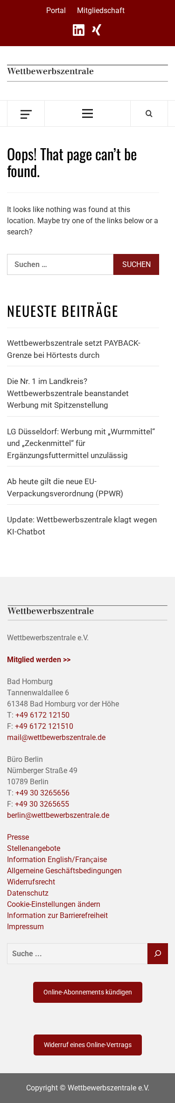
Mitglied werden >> (38, 659)
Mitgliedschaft (101, 10)
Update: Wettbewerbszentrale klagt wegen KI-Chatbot (82, 525)
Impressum (25, 926)
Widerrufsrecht (31, 881)
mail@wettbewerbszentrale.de (56, 737)
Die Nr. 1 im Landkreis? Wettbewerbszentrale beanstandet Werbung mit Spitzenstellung (68, 393)
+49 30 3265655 (42, 804)
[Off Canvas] (25, 113)
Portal (56, 10)
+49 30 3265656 (42, 792)
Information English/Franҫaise (57, 859)
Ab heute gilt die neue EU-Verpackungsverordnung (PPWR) (65, 487)
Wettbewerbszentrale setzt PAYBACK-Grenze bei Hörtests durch (73, 349)
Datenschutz (28, 893)
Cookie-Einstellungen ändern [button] (53, 904)
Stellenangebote (33, 848)
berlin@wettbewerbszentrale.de (58, 815)
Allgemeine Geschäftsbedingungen (64, 870)
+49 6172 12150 (42, 715)
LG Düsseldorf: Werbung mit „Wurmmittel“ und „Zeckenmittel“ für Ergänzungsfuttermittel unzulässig (81, 443)
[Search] (149, 113)
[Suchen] (157, 953)
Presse (18, 837)
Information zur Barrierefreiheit (57, 915)
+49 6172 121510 (44, 726)
